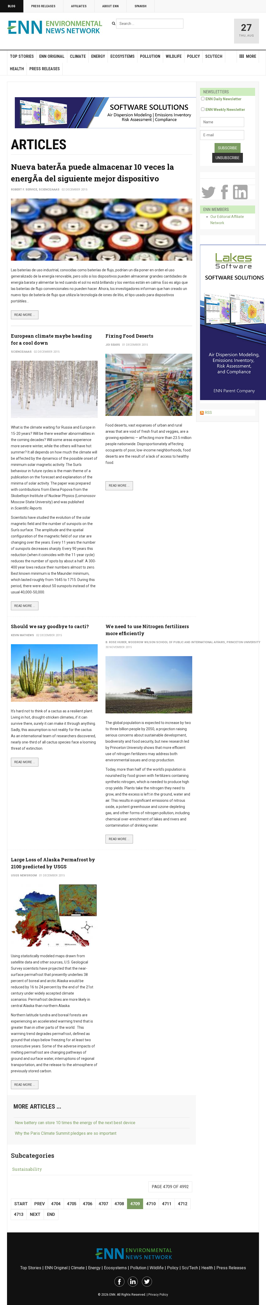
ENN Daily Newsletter (223, 99)
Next (35, 1214)
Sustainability (27, 1169)
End (51, 1214)
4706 (87, 1203)
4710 (151, 1203)
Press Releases (43, 6)
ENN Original (51, 56)
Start (21, 1203)
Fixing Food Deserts (129, 336)
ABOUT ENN (110, 6)
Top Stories (22, 56)
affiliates (79, 6)
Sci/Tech (213, 56)
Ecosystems (122, 56)
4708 (119, 1203)
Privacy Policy (158, 1294)
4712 (182, 1203)
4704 (56, 1203)
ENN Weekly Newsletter (225, 110)
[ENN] (56, 27)
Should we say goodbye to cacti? (50, 626)
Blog (11, 6)
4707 (103, 1203)
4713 (18, 1214)
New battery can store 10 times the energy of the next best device (75, 1122)
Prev (39, 1203)
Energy (98, 56)
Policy (193, 56)
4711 (166, 1203)
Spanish (141, 6)
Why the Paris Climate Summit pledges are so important (65, 1133)
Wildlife (174, 56)
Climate (78, 56)
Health (17, 68)
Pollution (150, 56)
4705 (71, 1203)
